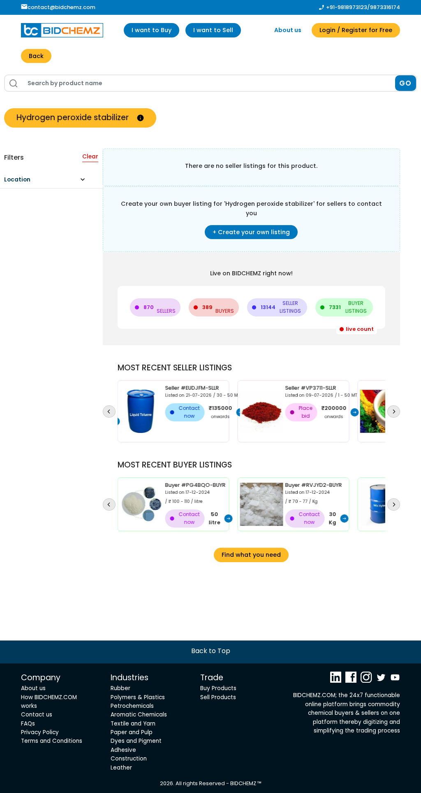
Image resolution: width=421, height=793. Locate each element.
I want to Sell (213, 30)
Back (36, 56)
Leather (121, 768)
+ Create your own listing (251, 232)
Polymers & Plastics (138, 697)
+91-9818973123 (346, 7)
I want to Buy (151, 30)
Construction (129, 759)
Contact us (36, 715)
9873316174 (385, 7)
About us (287, 30)
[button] (48, 181)
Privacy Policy (40, 732)
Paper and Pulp (132, 732)
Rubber (120, 688)
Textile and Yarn (133, 724)
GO (405, 83)
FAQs (28, 724)
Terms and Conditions (51, 741)
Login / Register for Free (355, 30)
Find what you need (251, 555)
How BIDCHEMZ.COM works (49, 701)
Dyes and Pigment (136, 741)
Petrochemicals (132, 706)
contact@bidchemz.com (61, 7)
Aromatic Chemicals (139, 715)
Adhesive (123, 750)
